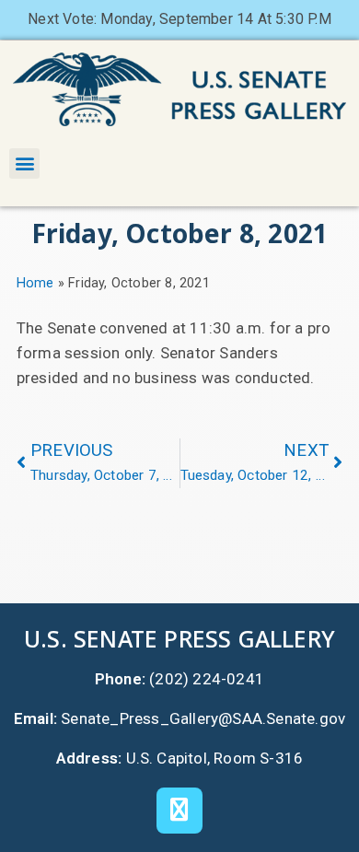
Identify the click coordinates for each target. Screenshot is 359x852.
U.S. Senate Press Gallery (179, 638)
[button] (24, 163)
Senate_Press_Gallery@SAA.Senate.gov (203, 718)
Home (35, 283)
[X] (179, 811)
